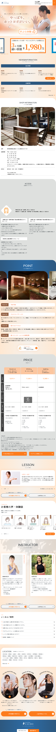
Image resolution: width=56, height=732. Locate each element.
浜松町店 (24, 654)
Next (8, 488)
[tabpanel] (28, 45)
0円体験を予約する (14, 495)
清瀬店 (10, 660)
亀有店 (40, 658)
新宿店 (10, 654)
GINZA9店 (5, 654)
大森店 (25, 656)
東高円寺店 (14, 656)
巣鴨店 (9, 656)
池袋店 (14, 654)
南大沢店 (15, 660)
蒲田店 (21, 658)
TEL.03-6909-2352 (11, 172)
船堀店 (11, 658)
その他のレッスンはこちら (46, 489)
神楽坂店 (40, 654)
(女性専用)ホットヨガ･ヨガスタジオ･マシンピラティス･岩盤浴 (43, 3)
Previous (1, 488)
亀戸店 (36, 658)
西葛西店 (16, 658)
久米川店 (20, 660)
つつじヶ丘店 (5, 658)
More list (49, 78)
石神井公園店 (37, 656)
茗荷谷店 (4, 656)
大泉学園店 (30, 656)
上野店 (18, 654)
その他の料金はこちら (8, 453)
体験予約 (34, 730)
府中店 (25, 658)
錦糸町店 (20, 656)
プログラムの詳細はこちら (37, 453)
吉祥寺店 (29, 654)
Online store (23, 730)
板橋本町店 (30, 658)
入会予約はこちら (42, 495)
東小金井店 (5, 660)
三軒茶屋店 (34, 654)
